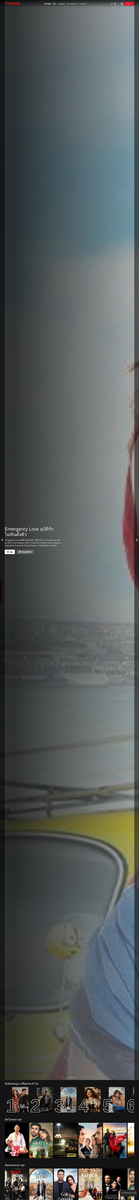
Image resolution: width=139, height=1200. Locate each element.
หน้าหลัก (47, 3)
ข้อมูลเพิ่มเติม (27, 552)
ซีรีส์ (54, 3)
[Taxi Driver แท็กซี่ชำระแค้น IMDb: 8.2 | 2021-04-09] (66, 1140)
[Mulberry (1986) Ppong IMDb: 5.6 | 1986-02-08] (16, 1140)
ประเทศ (82, 3)
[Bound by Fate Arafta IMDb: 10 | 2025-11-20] (41, 1140)
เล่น (11, 552)
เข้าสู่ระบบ (129, 4)
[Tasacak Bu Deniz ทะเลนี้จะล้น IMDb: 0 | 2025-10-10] (115, 1140)
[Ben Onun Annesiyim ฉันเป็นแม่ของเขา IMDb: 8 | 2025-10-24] (90, 1140)
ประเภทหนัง (71, 3)
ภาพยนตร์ (61, 3)
